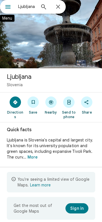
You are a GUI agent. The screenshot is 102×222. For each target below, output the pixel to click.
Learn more (40, 185)
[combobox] (27, 6)
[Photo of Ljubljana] (51, 34)
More (32, 157)
